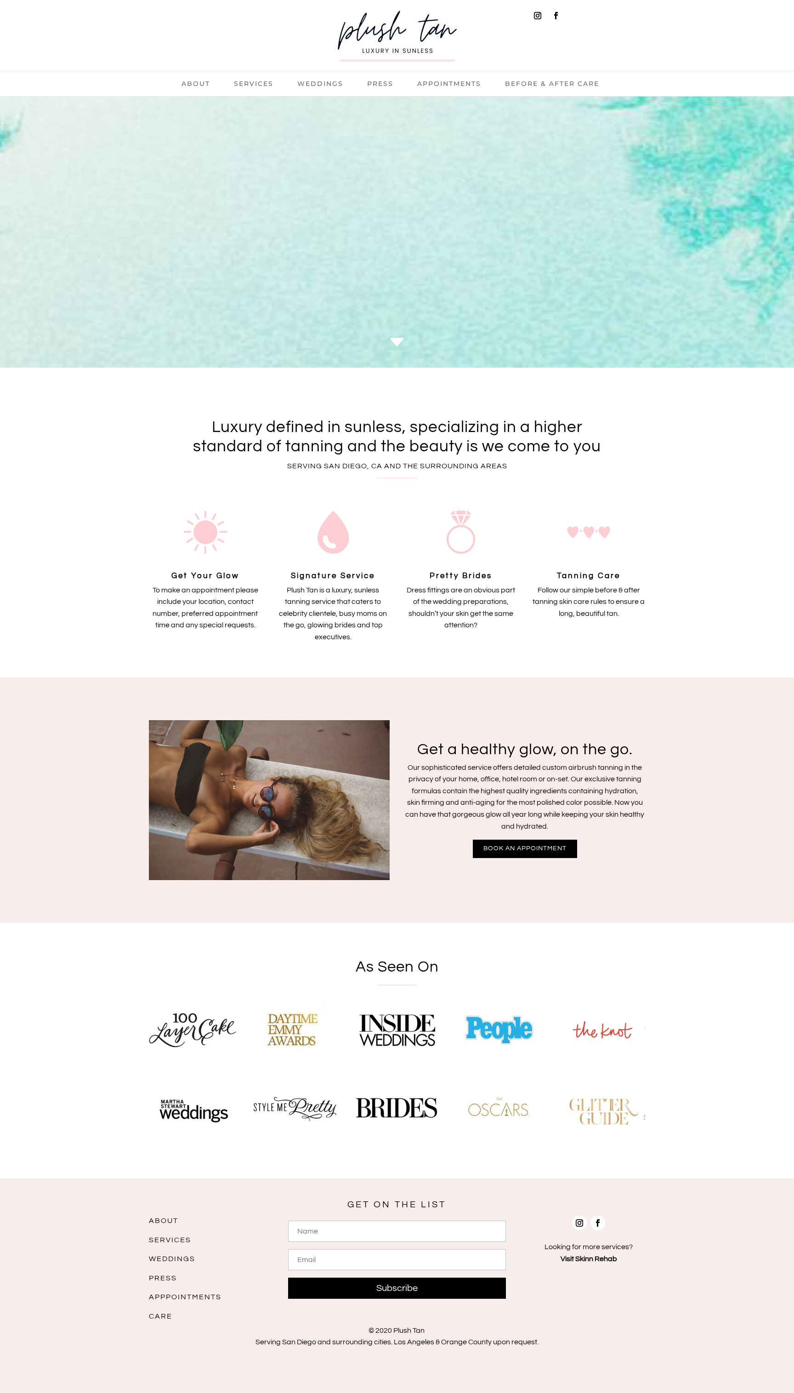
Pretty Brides (461, 576)
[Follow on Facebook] (556, 15)
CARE (160, 1316)
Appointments (449, 84)
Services (253, 84)
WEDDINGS (172, 1258)
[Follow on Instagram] (537, 15)
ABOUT (163, 1220)
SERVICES (170, 1240)
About (195, 84)
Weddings (320, 84)
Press (380, 84)
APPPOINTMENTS (185, 1297)
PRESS (163, 1278)
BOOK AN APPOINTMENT (525, 848)
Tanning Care (588, 576)
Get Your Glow (205, 576)
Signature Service (333, 576)
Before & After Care (552, 84)
